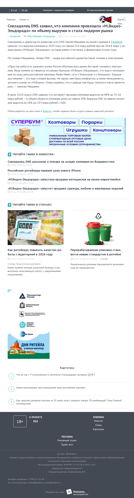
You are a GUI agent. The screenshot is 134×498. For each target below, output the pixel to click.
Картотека (98, 429)
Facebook (15, 36)
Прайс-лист (67, 444)
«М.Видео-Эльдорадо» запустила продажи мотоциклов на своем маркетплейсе (64, 179)
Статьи (23, 19)
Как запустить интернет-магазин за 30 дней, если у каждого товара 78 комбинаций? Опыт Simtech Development (69, 402)
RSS (35, 421)
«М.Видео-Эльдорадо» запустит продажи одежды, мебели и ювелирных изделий (65, 188)
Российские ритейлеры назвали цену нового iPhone (44, 170)
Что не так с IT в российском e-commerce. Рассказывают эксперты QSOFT (55, 374)
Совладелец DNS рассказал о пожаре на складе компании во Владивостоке (61, 162)
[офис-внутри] (67, 119)
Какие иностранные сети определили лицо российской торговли (50, 387)
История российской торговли (100, 10)
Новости (11, 19)
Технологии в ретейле (28, 264)
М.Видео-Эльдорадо (44, 36)
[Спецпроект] (105, 17)
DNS (29, 36)
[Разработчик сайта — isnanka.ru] (77, 492)
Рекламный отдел (67, 440)
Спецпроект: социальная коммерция (58, 10)
